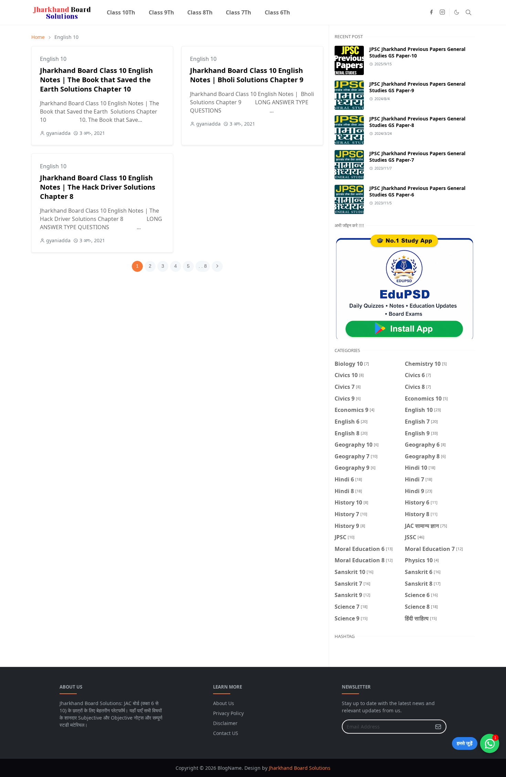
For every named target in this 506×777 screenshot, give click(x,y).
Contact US (225, 733)
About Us (223, 703)
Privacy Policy (228, 713)
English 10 (53, 59)
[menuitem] (121, 12)
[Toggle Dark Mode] (456, 12)
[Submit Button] (438, 726)
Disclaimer (225, 723)
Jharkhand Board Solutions (299, 768)
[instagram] (442, 12)
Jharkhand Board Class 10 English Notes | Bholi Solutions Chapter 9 (246, 75)
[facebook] (431, 12)
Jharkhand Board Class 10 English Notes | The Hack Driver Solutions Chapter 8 (97, 187)
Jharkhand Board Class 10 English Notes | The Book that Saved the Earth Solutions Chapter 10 (96, 80)
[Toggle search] (468, 12)
